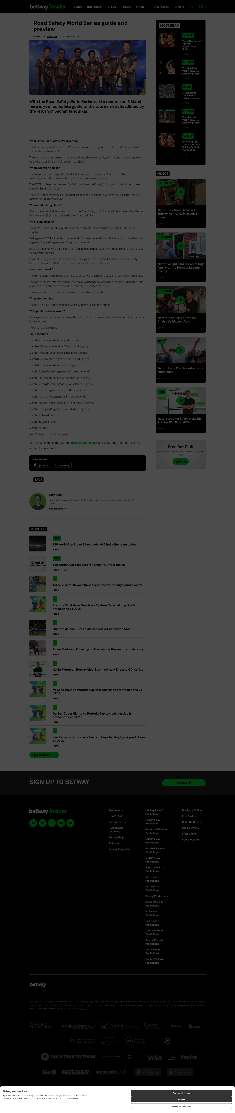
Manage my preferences (181, 1106)
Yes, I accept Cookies (181, 1093)
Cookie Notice (72, 1098)
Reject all (181, 1099)
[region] (117, 1099)
